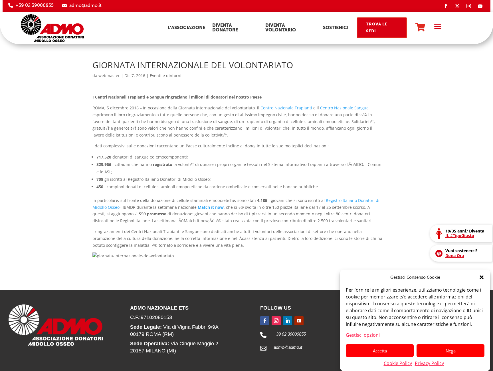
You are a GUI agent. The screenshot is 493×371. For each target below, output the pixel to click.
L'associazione (186, 27)
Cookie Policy (398, 363)
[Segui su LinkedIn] (287, 320)
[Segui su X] (457, 6)
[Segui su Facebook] (445, 6)
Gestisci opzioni (363, 335)
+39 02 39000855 (34, 5)
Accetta (380, 351)
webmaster (109, 75)
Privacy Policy (429, 363)
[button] (481, 277)
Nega (451, 351)
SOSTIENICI (335, 27)
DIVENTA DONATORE (225, 28)
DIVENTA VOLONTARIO (280, 28)
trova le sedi (376, 27)
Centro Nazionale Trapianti (286, 108)
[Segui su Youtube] (480, 6)
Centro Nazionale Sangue (344, 108)
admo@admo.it (85, 5)
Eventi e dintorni (165, 75)
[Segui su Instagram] (468, 6)
